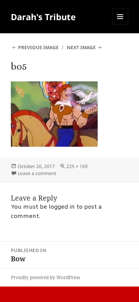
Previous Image (38, 47)
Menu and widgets (120, 24)
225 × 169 (77, 166)
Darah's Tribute (43, 16)
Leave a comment (37, 173)
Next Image (81, 47)
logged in (62, 207)
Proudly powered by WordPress (45, 277)
